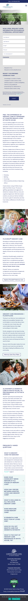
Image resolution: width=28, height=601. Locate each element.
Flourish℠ (6, 471)
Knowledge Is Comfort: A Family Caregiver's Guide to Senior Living (12, 79)
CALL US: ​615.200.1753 (14, 1)
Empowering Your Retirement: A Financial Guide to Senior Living (12, 87)
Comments (6, 57)
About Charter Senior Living (14, 569)
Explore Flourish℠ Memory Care (13, 280)
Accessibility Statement (13, 591)
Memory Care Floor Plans (11, 354)
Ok (9, 599)
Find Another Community (14, 572)
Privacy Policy (18, 94)
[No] (26, 598)
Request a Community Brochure (12, 69)
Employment (14, 574)
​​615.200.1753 (14, 560)
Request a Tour (8, 67)
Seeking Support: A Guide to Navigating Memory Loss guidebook (14, 83)
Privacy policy (16, 599)
